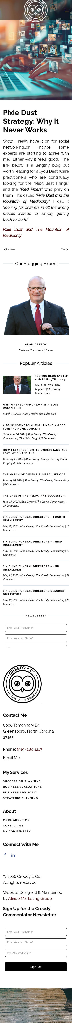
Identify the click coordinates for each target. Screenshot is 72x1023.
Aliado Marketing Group (30, 898)
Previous (10, 249)
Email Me (11, 757)
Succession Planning (22, 781)
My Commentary (17, 831)
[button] (67, 10)
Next (63, 249)
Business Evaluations (22, 786)
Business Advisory (19, 792)
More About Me (16, 819)
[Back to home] (36, 10)
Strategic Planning (20, 798)
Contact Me (13, 825)
